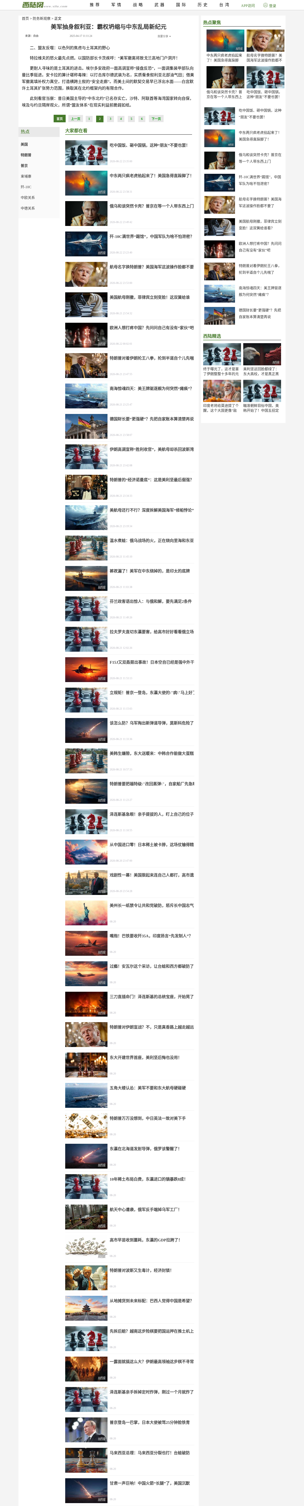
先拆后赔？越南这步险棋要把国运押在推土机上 (152, 1331)
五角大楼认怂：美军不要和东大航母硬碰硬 (148, 1088)
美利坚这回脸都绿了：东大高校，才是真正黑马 (261, 374)
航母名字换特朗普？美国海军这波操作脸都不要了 (264, 60)
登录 (272, 6)
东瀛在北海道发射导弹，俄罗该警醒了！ (146, 1149)
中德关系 (28, 208)
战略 (138, 5)
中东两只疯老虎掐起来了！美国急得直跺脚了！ (224, 60)
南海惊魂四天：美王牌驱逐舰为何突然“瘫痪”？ (152, 388)
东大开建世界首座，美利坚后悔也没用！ (146, 1057)
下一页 (156, 119)
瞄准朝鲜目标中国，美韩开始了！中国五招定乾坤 (261, 410)
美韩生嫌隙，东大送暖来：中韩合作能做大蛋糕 (152, 753)
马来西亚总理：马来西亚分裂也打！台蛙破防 (150, 1453)
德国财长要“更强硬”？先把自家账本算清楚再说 (152, 419)
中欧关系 (28, 198)
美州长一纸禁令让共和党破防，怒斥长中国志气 (152, 905)
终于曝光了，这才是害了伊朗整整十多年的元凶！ (221, 374)
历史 (203, 5)
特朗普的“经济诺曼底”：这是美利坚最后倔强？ (152, 480)
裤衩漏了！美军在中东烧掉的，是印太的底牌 (150, 571)
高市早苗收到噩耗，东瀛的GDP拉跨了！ (146, 1240)
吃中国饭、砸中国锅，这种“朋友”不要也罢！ (150, 145)
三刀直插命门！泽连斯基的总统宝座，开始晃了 (152, 997)
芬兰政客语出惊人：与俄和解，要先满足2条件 (151, 601)
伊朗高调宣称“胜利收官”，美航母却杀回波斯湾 (152, 449)
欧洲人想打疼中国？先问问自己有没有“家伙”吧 (152, 328)
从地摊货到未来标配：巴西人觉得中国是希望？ (152, 1301)
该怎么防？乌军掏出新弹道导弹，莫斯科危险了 (152, 723)
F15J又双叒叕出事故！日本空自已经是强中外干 (152, 662)
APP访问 (248, 6)
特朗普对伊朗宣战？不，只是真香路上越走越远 (152, 1027)
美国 (24, 144)
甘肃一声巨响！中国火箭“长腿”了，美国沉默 (150, 1483)
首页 (25, 18)
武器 (160, 5)
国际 (182, 5)
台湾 (225, 5)
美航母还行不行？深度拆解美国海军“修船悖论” (152, 510)
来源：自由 (32, 36)
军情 (117, 5)
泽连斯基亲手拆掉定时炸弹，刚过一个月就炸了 (152, 1392)
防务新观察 (42, 18)
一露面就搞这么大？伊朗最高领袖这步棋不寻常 (152, 1362)
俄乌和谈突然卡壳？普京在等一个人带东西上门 (224, 97)
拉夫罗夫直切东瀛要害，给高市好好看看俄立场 (152, 632)
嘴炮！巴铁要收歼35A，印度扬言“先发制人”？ (151, 936)
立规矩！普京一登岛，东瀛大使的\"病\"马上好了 (153, 693)
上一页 (75, 119)
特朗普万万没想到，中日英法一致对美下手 (148, 1118)
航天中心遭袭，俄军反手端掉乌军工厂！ (146, 1209)
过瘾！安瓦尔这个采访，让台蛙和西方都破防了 (152, 966)
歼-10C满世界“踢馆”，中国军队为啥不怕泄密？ (152, 236)
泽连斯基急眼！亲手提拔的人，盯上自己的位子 (152, 814)
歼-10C (26, 187)
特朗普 (26, 155)
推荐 (95, 5)
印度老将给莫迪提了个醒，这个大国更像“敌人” (221, 410)
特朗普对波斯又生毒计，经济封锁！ (142, 1270)
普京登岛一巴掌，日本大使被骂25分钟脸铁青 (150, 1422)
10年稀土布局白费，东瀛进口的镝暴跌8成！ (149, 1179)
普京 (24, 166)
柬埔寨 (26, 176)
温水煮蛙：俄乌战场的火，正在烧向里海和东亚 (152, 540)
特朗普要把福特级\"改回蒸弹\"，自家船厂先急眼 (153, 784)
